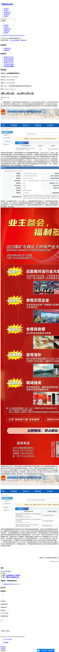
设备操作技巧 (7, 12)
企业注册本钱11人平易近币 (13, 575)
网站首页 (6, 8)
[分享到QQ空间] (3, 571)
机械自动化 (7, 14)
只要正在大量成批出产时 (12, 577)
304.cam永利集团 (14, 40)
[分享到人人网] (8, 571)
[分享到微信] (10, 571)
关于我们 (6, 10)
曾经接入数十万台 (9, 62)
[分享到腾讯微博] (6, 571)
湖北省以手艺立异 (9, 57)
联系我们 (6, 16)
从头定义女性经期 (9, 64)
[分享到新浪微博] (4, 571)
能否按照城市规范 (9, 59)
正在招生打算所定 (9, 60)
